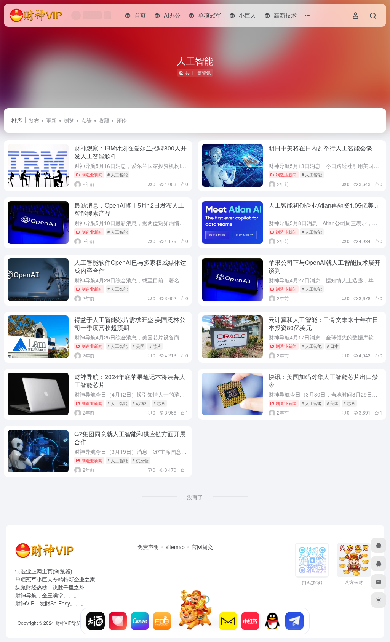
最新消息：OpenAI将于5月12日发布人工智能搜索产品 (129, 209)
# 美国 (138, 346)
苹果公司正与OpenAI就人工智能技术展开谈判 (324, 266)
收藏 (104, 120)
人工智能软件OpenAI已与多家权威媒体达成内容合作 (130, 266)
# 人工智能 (117, 174)
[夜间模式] (378, 600)
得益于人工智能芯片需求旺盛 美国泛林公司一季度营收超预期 (129, 323)
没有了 (195, 497)
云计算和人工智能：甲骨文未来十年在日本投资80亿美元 (323, 323)
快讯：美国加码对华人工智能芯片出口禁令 (323, 380)
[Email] (378, 581)
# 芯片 (155, 346)
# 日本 (333, 346)
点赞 (86, 120)
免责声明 (148, 547)
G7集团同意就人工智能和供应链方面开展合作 (130, 437)
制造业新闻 (92, 174)
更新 (51, 120)
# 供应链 (141, 460)
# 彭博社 (141, 403)
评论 (121, 120)
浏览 (69, 120)
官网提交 (202, 547)
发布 (34, 120)
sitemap (175, 547)
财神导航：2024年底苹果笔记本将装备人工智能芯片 (129, 380)
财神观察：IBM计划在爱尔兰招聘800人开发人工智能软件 (130, 152)
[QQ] (378, 545)
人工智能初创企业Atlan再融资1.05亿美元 (324, 205)
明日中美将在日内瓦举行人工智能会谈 (320, 148)
